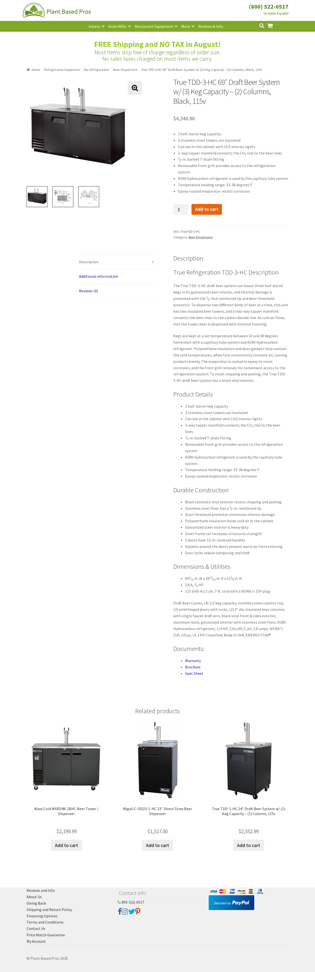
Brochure (193, 666)
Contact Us (36, 928)
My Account (36, 941)
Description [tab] (89, 261)
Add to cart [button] (66, 845)
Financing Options (42, 915)
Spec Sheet (194, 673)
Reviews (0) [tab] (88, 290)
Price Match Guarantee (46, 934)
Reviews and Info (41, 890)
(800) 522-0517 (268, 6)
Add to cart (206, 209)
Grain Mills (117, 26)
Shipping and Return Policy (49, 909)
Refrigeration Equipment (62, 69)
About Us (34, 896)
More (185, 26)
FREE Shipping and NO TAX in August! (157, 44)
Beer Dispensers (125, 69)
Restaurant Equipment (154, 26)
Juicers (94, 26)
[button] (135, 88)
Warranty (193, 660)
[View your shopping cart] (274, 25)
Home (36, 69)
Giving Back (36, 903)
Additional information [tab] (98, 276)
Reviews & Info (210, 26)
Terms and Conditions (45, 922)
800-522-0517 (132, 902)
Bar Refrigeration (96, 69)
